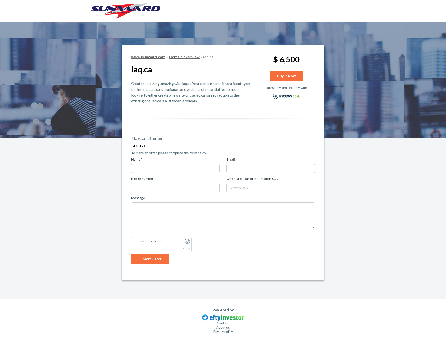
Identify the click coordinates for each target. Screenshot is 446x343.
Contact (223, 323)
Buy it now (286, 76)
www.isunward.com (148, 57)
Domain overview (184, 57)
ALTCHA (186, 249)
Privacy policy (223, 331)
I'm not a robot (150, 241)
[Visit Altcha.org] (187, 243)
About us (223, 327)
